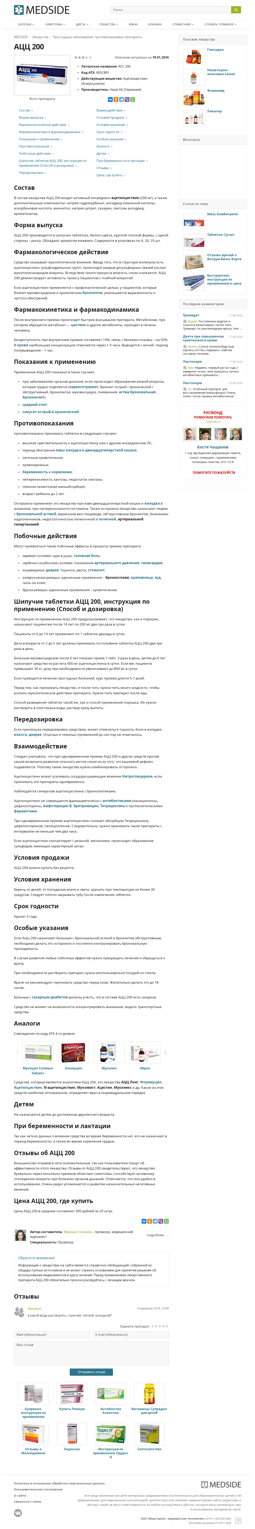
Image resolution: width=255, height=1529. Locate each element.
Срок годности (107, 132)
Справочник (181, 24)
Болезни (24, 24)
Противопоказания (34, 146)
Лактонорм (192, 362)
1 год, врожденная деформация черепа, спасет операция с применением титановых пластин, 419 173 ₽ (213, 454)
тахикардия (151, 563)
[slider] (160, 1326)
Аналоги (102, 146)
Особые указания (110, 139)
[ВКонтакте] (110, 99)
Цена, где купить (109, 175)
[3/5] (83, 57)
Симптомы (53, 24)
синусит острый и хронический (51, 411)
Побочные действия (35, 153)
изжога (20, 734)
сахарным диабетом (50, 997)
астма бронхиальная (137, 392)
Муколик (109, 1068)
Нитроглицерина (137, 776)
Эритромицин (85, 806)
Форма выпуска (31, 117)
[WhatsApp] (132, 99)
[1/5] (76, 57)
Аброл (145, 1068)
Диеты (80, 24)
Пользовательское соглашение (38, 1489)
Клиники (154, 24)
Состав (24, 110)
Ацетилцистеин (28, 1087)
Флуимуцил (150, 1082)
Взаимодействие (109, 110)
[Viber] (127, 99)
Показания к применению (39, 139)
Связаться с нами (27, 1501)
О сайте (20, 1495)
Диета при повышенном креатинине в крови (203, 339)
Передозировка (31, 172)
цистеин (78, 325)
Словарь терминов (219, 24)
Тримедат (191, 315)
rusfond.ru (213, 421)
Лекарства (107, 24)
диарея (52, 570)
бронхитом (92, 292)
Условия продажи (110, 117)
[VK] (18, 1513)
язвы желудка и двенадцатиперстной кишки (96, 450)
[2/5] (79, 57)
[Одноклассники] (116, 99)
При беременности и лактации (120, 160)
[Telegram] (121, 99)
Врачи (133, 24)
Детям (101, 153)
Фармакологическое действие (42, 125)
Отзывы (102, 168)
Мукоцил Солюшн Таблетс (38, 1070)
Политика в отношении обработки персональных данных (59, 1483)
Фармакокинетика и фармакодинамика (49, 132)
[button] (165, 1053)
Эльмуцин (73, 1068)
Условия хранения (110, 125)
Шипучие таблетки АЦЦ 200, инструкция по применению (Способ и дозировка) (53, 163)
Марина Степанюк (78, 1232)
